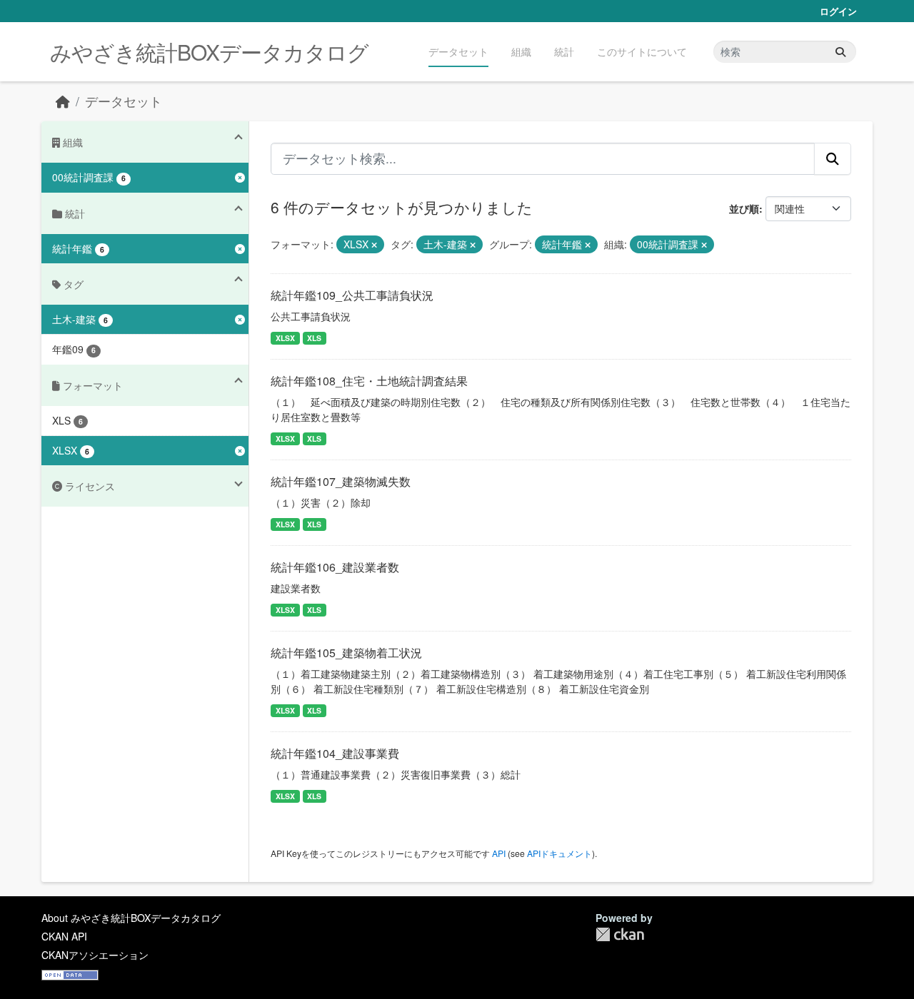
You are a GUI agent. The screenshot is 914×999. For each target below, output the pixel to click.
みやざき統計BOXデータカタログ (209, 51)
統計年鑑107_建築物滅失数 (341, 481)
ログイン (838, 11)
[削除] (374, 244)
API (499, 853)
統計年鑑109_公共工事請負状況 (352, 295)
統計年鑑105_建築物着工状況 (346, 652)
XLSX (285, 338)
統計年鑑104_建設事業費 (335, 753)
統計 (564, 51)
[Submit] (840, 52)
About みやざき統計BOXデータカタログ (131, 918)
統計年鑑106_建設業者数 (335, 567)
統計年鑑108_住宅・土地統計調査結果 (369, 380)
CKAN (620, 934)
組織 (521, 51)
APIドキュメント (559, 853)
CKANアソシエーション (95, 955)
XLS (314, 338)
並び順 (744, 208)
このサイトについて (642, 51)
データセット (458, 51)
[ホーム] (63, 101)
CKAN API (64, 936)
